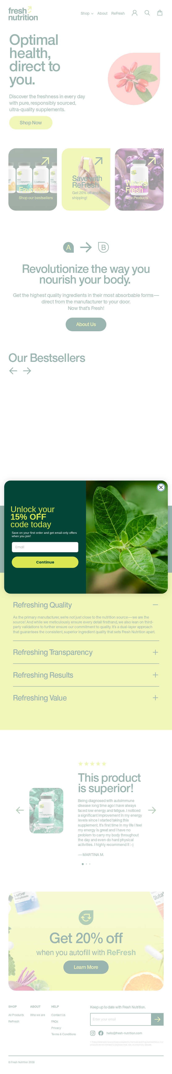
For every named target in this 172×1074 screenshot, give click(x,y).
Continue (45, 562)
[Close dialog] (161, 487)
